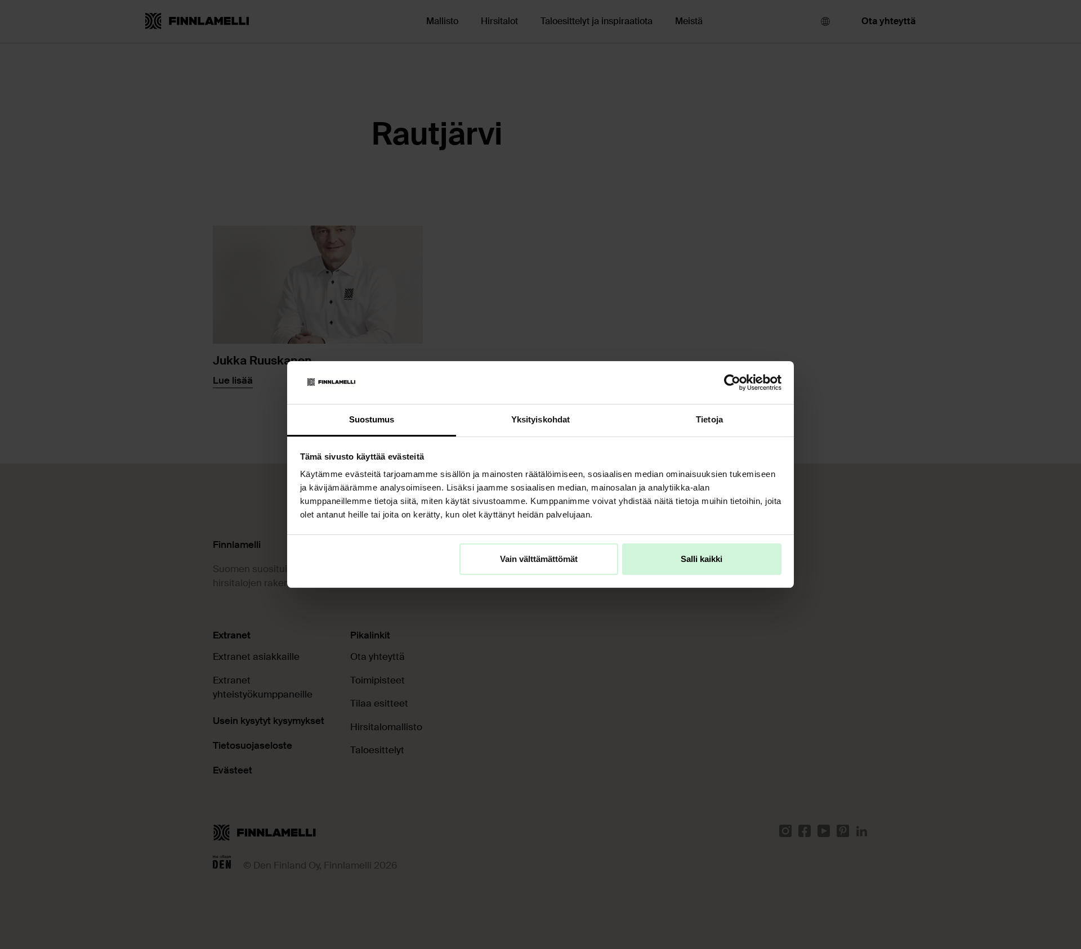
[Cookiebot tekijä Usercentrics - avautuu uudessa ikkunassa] (732, 382)
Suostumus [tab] (372, 419)
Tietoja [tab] (709, 419)
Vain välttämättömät (539, 559)
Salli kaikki (701, 559)
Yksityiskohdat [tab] (540, 419)
